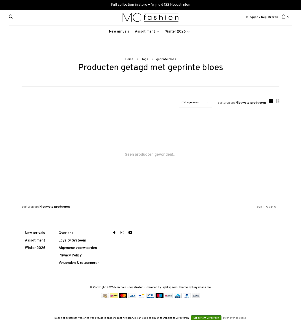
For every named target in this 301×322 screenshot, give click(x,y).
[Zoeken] (11, 17)
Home (129, 59)
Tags (144, 59)
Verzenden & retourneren (79, 263)
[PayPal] (187, 297)
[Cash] (105, 297)
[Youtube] (130, 233)
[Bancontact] (141, 297)
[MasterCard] (123, 297)
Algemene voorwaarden (78, 248)
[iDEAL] (114, 297)
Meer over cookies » (235, 318)
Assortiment (145, 31)
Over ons (66, 233)
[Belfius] (169, 297)
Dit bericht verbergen (206, 318)
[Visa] (132, 297)
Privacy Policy (70, 255)
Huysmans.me (201, 287)
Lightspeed (169, 287)
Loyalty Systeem (72, 240)
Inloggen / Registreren (262, 17)
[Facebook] (114, 233)
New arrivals (119, 31)
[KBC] (178, 297)
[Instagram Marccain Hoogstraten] (122, 233)
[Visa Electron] (150, 297)
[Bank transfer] (196, 297)
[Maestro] (160, 297)
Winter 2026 (175, 31)
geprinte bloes (166, 59)
